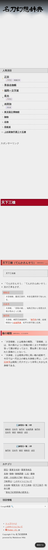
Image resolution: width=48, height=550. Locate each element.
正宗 (6, 77)
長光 (6, 96)
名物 (6, 474)
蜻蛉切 (8, 429)
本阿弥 (8, 104)
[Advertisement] (24, 43)
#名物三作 (17, 80)
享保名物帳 (10, 85)
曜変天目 (16, 485)
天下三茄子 (38, 485)
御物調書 (19, 474)
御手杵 (21, 429)
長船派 (7, 127)
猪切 (14, 432)
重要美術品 (26, 470)
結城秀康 (29, 429)
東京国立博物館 (11, 112)
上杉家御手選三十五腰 (15, 132)
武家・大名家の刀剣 (13, 477)
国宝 (6, 470)
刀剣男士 (8, 481)
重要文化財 (14, 470)
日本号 (15, 429)
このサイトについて (23, 481)
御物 (11, 474)
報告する (40, 545)
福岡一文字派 (11, 90)
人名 (27, 474)
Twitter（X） (12, 530)
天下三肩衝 (26, 485)
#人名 (9, 107)
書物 (32, 474)
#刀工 (10, 80)
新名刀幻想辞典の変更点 (17, 492)
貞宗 (26, 432)
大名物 (7, 485)
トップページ (11, 524)
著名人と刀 (29, 477)
